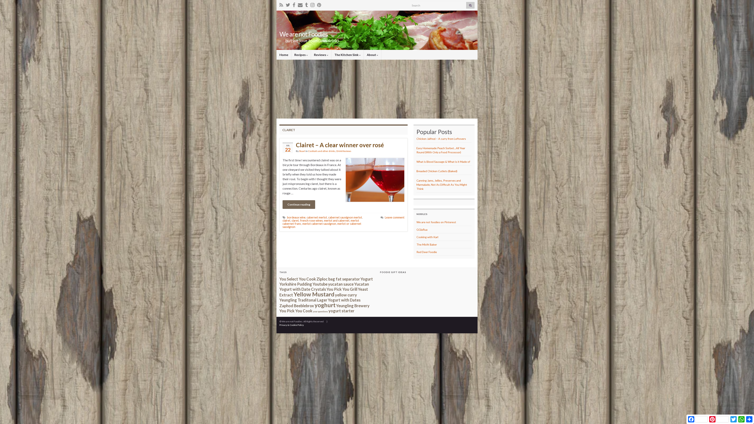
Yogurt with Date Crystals (302, 289)
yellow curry (346, 294)
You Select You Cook (297, 279)
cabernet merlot (317, 217)
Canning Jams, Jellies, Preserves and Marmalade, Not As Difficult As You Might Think (441, 184)
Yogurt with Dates (344, 300)
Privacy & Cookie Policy (291, 324)
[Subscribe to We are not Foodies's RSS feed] (281, 4)
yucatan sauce (341, 284)
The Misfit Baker (426, 244)
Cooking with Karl (427, 237)
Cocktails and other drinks (321, 151)
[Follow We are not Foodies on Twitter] (288, 4)
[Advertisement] (377, 89)
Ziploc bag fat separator (338, 279)
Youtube (320, 284)
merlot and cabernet (337, 220)
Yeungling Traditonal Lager (303, 300)
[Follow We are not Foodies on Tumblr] (306, 4)
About (372, 55)
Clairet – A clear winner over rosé (340, 144)
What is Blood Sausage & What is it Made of (443, 161)
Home (283, 55)
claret (295, 220)
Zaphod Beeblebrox (296, 305)
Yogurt (367, 279)
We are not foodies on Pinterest (436, 222)
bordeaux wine (296, 217)
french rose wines (311, 220)
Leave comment (394, 217)
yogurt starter (341, 310)
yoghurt (325, 305)
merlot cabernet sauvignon (319, 223)
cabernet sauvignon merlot (345, 217)
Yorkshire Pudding (295, 284)
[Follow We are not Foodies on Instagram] (312, 4)
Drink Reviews (343, 151)
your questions (320, 311)
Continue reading (298, 204)
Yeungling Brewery (353, 305)
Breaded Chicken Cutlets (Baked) (436, 171)
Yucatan (361, 284)
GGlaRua (421, 229)
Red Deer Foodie (426, 252)
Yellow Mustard (314, 294)
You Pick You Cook (295, 310)
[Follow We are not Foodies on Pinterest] (319, 4)
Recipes (300, 55)
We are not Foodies (303, 34)
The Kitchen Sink (346, 55)
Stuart (302, 151)
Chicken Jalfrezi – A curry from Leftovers (441, 138)
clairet (286, 220)
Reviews (320, 55)
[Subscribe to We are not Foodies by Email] (300, 4)
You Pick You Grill (342, 289)
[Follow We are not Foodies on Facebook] (294, 4)
